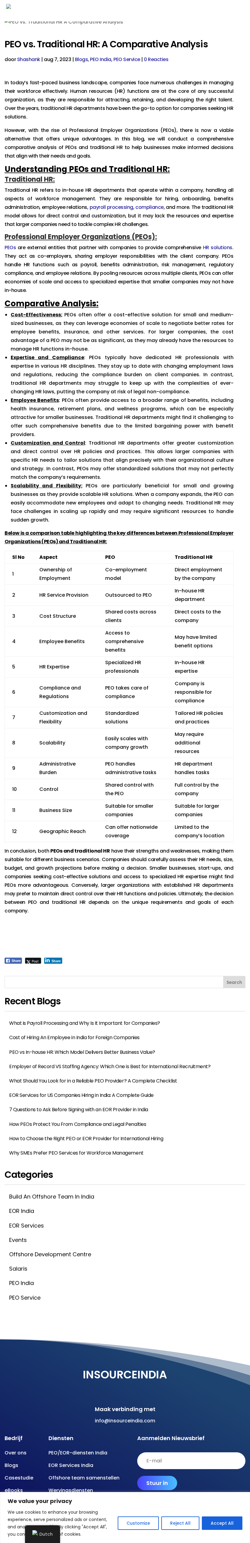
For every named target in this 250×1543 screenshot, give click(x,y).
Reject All (180, 1523)
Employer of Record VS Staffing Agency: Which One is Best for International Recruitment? (109, 1066)
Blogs (81, 59)
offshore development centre (50, 1254)
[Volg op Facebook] (99, 1388)
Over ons (16, 1452)
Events (18, 1240)
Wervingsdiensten (70, 1490)
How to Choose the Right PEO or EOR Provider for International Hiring (86, 1138)
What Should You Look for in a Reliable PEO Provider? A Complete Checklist (93, 1080)
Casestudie (19, 1477)
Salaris (18, 1268)
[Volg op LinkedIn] (148, 1388)
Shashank (28, 59)
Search (234, 982)
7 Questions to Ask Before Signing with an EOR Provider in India (78, 1109)
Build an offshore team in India (51, 1196)
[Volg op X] (136, 1388)
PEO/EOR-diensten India (77, 1452)
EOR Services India (70, 1465)
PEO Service (126, 59)
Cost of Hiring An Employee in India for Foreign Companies (74, 1037)
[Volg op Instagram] (123, 1388)
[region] (125, 1517)
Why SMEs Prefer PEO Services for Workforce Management (76, 1152)
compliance (149, 207)
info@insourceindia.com (125, 1420)
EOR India (21, 1211)
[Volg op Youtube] (111, 1388)
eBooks (14, 1490)
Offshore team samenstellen (84, 1477)
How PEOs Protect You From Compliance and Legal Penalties (77, 1124)
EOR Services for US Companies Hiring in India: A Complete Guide (81, 1095)
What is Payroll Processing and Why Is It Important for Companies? (84, 1023)
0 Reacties (156, 59)
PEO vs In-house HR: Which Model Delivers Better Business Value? (82, 1052)
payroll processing (111, 207)
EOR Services (26, 1225)
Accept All (222, 1523)
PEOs (10, 247)
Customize (138, 1523)
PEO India (100, 59)
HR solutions (217, 247)
